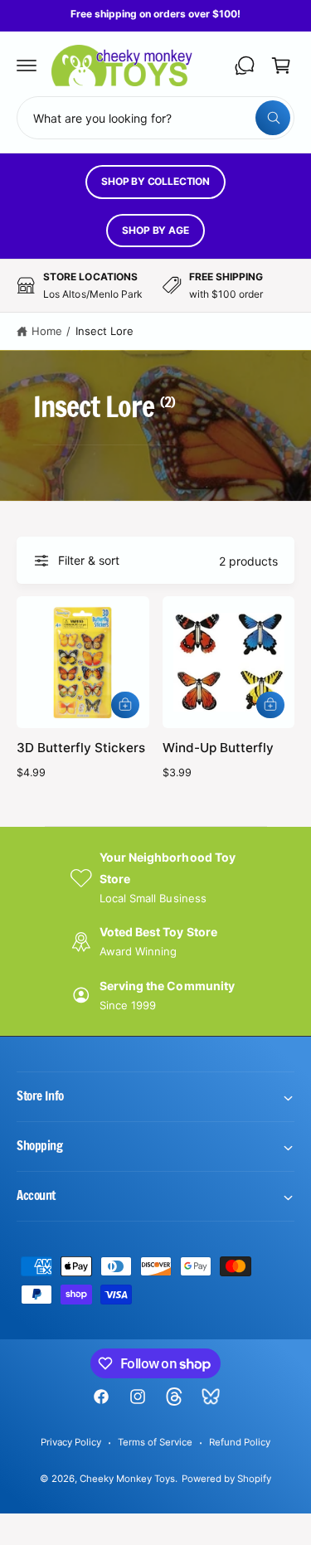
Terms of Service (155, 1442)
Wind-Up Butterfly (218, 747)
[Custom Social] (210, 1396)
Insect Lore (104, 331)
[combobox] (155, 117)
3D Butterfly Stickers (81, 747)
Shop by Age (155, 230)
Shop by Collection (155, 181)
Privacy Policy (71, 1442)
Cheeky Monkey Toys (127, 1478)
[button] (26, 65)
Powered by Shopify (226, 1478)
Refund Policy (239, 1442)
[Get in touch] (244, 65)
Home (47, 331)
